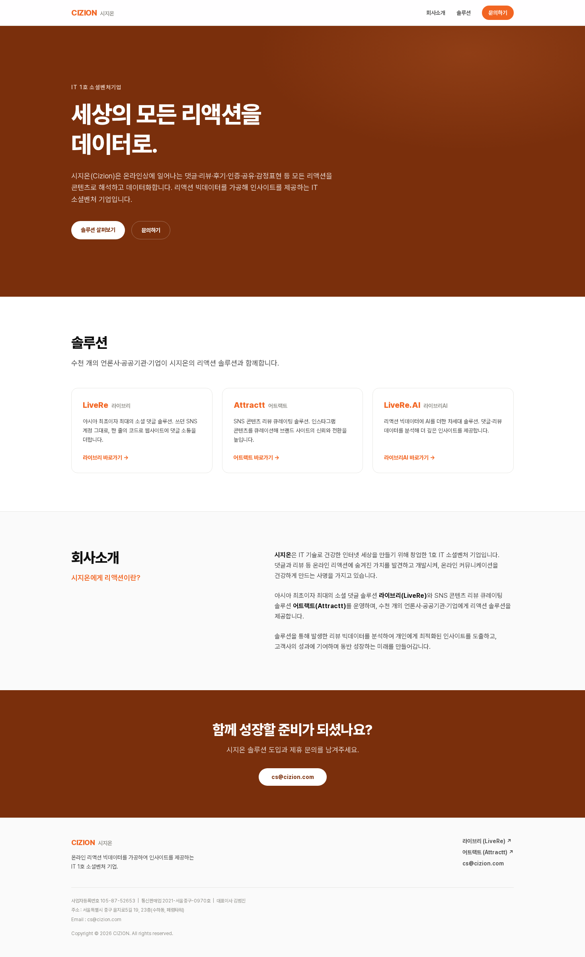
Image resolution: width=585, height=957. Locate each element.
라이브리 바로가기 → (106, 457)
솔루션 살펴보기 (98, 230)
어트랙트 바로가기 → (256, 457)
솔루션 (463, 13)
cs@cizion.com (292, 777)
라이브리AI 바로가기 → (409, 457)
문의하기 (497, 13)
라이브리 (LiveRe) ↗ (487, 841)
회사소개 (435, 13)
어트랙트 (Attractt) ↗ (488, 852)
